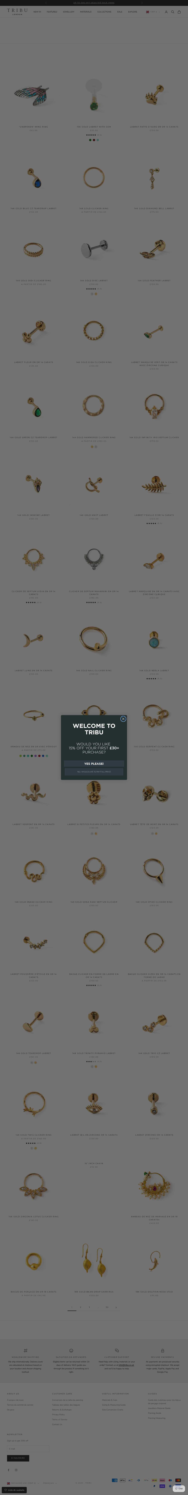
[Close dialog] (123, 718)
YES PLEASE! (94, 763)
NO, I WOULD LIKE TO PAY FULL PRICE (94, 772)
